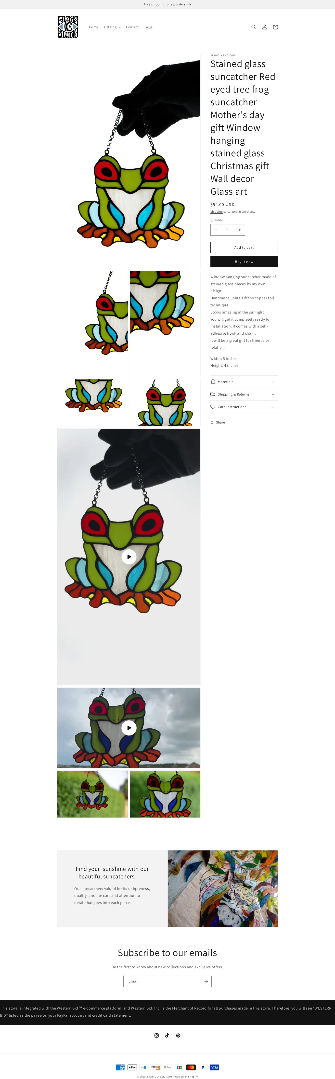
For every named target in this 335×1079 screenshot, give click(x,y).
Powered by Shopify (185, 1076)
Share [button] (220, 422)
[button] (112, 27)
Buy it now (244, 261)
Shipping (216, 211)
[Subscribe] (206, 981)
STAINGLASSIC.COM (159, 1076)
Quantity (216, 220)
